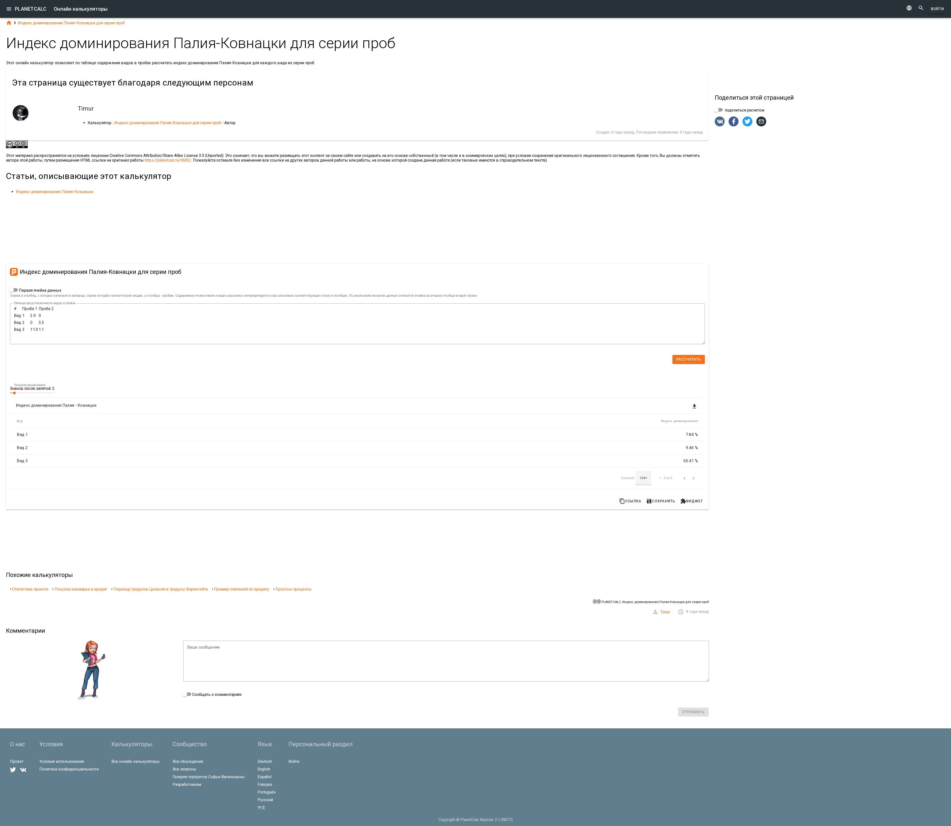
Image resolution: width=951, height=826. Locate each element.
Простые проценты (293, 589)
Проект (17, 761)
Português (267, 792)
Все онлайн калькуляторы (135, 761)
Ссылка (630, 501)
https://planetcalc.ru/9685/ (168, 160)
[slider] (32, 393)
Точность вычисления (29, 385)
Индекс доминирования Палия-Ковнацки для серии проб (71, 23)
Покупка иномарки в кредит (80, 589)
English (264, 769)
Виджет (691, 501)
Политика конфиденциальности (69, 769)
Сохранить (660, 501)
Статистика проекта (30, 589)
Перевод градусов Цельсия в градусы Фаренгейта (160, 589)
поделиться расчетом (744, 110)
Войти (937, 9)
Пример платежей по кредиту (241, 589)
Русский (265, 800)
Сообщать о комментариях (216, 694)
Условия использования (61, 761)
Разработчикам (187, 784)
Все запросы (184, 769)
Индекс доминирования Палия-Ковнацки (54, 191)
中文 (261, 807)
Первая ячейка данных (39, 290)
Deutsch (265, 761)
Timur (665, 612)
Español (264, 776)
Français (265, 784)
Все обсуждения (188, 761)
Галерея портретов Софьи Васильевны (209, 776)
